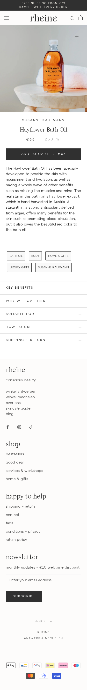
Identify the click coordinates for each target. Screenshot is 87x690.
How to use (19, 327)
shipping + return (20, 506)
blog (10, 414)
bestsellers (15, 454)
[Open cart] (81, 17)
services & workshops (24, 471)
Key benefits (19, 287)
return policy (16, 540)
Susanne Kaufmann (43, 120)
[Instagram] (19, 427)
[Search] (72, 18)
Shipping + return (25, 340)
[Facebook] (7, 427)
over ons (13, 403)
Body (35, 256)
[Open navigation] (6, 18)
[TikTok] (31, 427)
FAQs (9, 523)
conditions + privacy (23, 531)
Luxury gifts (19, 267)
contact (12, 515)
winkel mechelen (20, 397)
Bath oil (16, 256)
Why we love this (26, 301)
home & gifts (58, 256)
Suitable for (20, 314)
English (41, 621)
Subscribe (24, 596)
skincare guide (18, 408)
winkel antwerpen (21, 391)
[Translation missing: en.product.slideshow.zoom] (76, 36)
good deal (14, 462)
